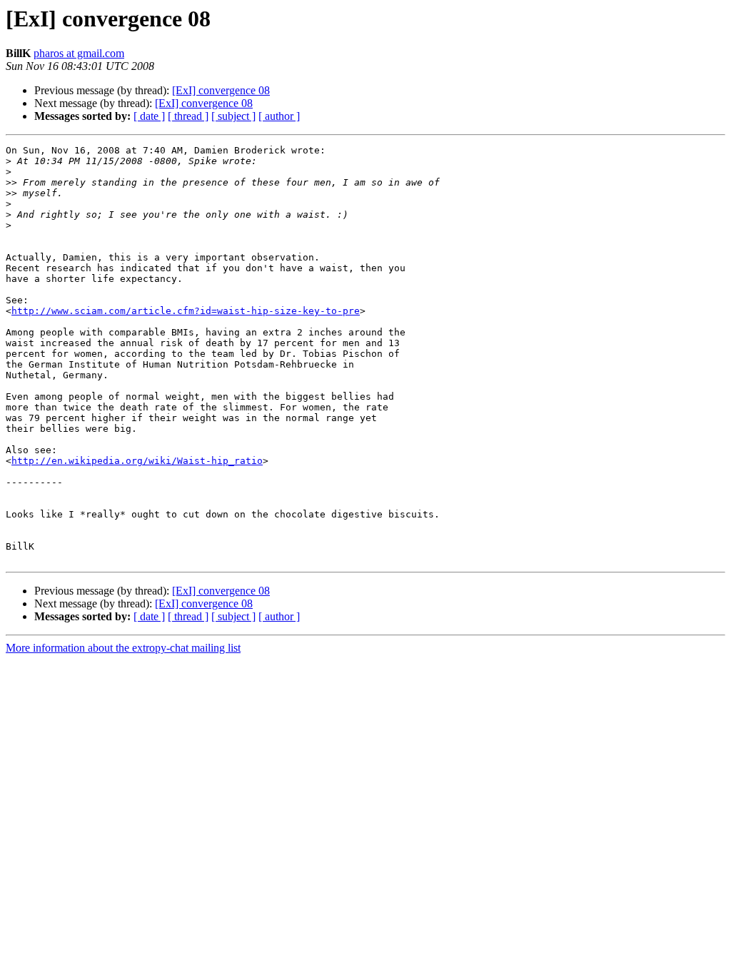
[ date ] (149, 116)
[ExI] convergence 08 (221, 90)
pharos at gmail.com (79, 53)
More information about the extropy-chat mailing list (123, 648)
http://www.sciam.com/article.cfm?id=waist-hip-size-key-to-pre (185, 310)
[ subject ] (233, 116)
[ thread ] (188, 116)
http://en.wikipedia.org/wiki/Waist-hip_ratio (137, 460)
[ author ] (279, 116)
